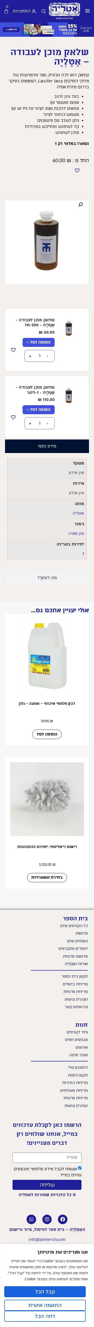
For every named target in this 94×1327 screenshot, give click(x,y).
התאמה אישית (45, 1305)
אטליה (78, 513)
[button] (87, 11)
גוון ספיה (76, 533)
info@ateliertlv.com (47, 1239)
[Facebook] (62, 1219)
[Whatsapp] (31, 1219)
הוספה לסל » (39, 342)
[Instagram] (47, 1219)
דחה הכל (45, 1316)
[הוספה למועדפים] (77, 170)
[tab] (47, 446)
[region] (47, 1285)
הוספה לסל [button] (47, 734)
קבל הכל (45, 1292)
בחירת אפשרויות (47, 877)
